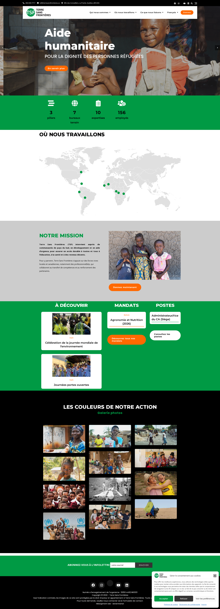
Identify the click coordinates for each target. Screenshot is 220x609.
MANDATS (127, 305)
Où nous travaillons (124, 12)
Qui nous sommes (99, 12)
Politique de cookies (171, 604)
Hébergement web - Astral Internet (110, 604)
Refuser (183, 598)
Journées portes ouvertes (71, 384)
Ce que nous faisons (150, 12)
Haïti (71, 338)
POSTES (165, 305)
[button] (215, 575)
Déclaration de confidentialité (189, 604)
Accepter (163, 598)
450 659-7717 (30, 3)
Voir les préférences (205, 598)
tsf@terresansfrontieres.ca (49, 3)
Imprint (204, 604)
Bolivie (126, 315)
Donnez (187, 12)
